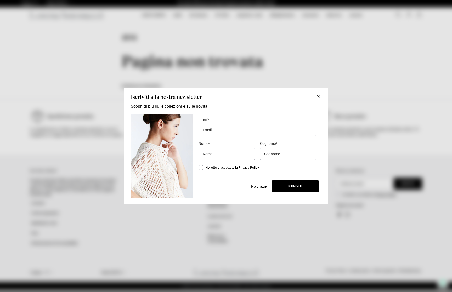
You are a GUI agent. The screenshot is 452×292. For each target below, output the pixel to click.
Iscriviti (295, 186)
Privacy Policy (249, 167)
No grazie (259, 186)
